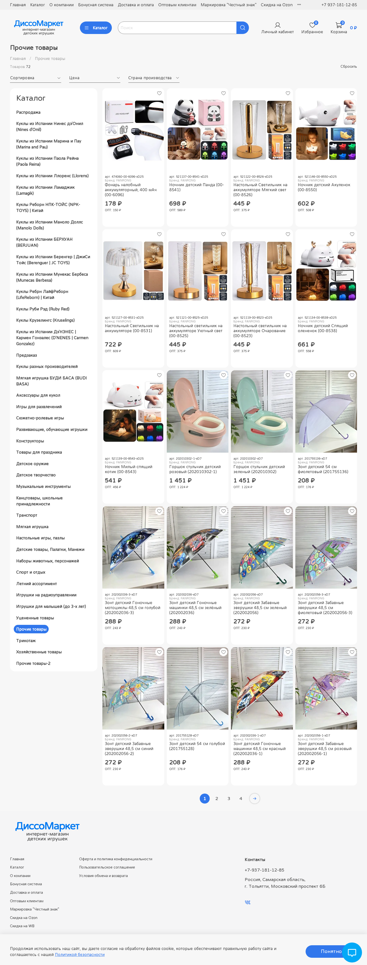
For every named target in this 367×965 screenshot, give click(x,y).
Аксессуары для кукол (38, 395)
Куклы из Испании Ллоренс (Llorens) (52, 175)
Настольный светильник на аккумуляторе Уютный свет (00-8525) (195, 330)
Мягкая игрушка (32, 526)
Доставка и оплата (136, 4)
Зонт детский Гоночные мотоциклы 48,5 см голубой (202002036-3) (132, 607)
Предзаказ (26, 355)
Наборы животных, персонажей (47, 561)
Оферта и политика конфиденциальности (115, 859)
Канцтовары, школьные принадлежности (39, 501)
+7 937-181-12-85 (339, 4)
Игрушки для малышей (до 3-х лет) (51, 606)
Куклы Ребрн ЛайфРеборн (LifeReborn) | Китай (42, 294)
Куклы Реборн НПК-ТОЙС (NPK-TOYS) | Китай (48, 207)
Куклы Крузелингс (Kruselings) (45, 320)
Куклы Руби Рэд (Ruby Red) (42, 309)
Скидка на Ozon (277, 4)
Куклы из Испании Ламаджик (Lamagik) (45, 190)
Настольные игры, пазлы (40, 538)
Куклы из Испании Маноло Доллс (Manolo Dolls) (49, 225)
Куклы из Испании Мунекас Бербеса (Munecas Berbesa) (52, 277)
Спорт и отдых (30, 572)
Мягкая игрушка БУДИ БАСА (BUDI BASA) (51, 381)
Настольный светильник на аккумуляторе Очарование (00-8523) (260, 330)
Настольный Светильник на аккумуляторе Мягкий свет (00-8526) (260, 189)
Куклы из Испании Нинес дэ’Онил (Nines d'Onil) (49, 126)
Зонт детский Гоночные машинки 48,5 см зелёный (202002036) (195, 607)
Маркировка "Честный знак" (228, 4)
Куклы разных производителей (47, 366)
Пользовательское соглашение (107, 867)
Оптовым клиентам (177, 4)
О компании (61, 4)
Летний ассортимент (36, 583)
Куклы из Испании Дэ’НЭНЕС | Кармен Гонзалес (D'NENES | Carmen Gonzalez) (52, 337)
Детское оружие (32, 463)
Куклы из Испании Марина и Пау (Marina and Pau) (48, 144)
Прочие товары (31, 629)
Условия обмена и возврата (103, 876)
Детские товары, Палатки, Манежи (50, 549)
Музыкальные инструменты (43, 486)
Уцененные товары (35, 618)
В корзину (133, 219)
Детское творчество (36, 475)
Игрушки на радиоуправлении (46, 595)
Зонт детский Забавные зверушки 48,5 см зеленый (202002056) (260, 607)
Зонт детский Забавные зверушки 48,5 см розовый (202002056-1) (325, 748)
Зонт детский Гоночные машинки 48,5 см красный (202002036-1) (259, 748)
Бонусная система (95, 4)
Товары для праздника (39, 452)
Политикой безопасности (80, 954)
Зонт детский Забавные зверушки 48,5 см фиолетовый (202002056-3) (325, 607)
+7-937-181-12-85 (264, 870)
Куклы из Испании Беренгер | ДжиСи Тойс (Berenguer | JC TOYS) (53, 259)
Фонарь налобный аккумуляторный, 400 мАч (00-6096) (131, 189)
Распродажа (28, 112)
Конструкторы (30, 441)
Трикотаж (26, 640)
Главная (18, 4)
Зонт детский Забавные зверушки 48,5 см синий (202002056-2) (129, 748)
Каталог (37, 4)
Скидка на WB (22, 926)
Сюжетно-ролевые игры (40, 418)
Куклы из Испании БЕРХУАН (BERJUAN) (44, 242)
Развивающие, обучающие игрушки (51, 429)
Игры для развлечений (39, 406)
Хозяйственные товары (39, 652)
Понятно (331, 951)
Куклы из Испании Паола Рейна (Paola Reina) (47, 161)
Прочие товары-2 (33, 663)
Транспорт (26, 515)
